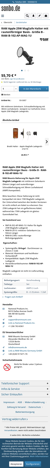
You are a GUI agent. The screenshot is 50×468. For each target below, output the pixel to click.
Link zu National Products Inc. (21, 323)
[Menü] (2, 15)
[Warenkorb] (45, 15)
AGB (20, 402)
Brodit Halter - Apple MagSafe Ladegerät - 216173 (25, 147)
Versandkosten (10, 430)
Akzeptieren (16, 464)
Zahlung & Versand (16, 407)
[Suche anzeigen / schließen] (27, 15)
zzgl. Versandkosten (17, 79)
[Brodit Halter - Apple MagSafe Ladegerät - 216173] (25, 135)
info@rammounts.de (17, 347)
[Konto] (33, 15)
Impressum (9, 402)
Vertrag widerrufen (14, 419)
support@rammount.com (19, 319)
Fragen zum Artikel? (13, 296)
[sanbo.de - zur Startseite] (10, 8)
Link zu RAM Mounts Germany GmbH (25, 350)
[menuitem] (2, 15)
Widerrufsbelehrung (35, 402)
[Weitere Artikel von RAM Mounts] (44, 39)
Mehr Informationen (39, 456)
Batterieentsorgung (25, 412)
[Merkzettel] (39, 15)
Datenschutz (35, 407)
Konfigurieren (32, 464)
